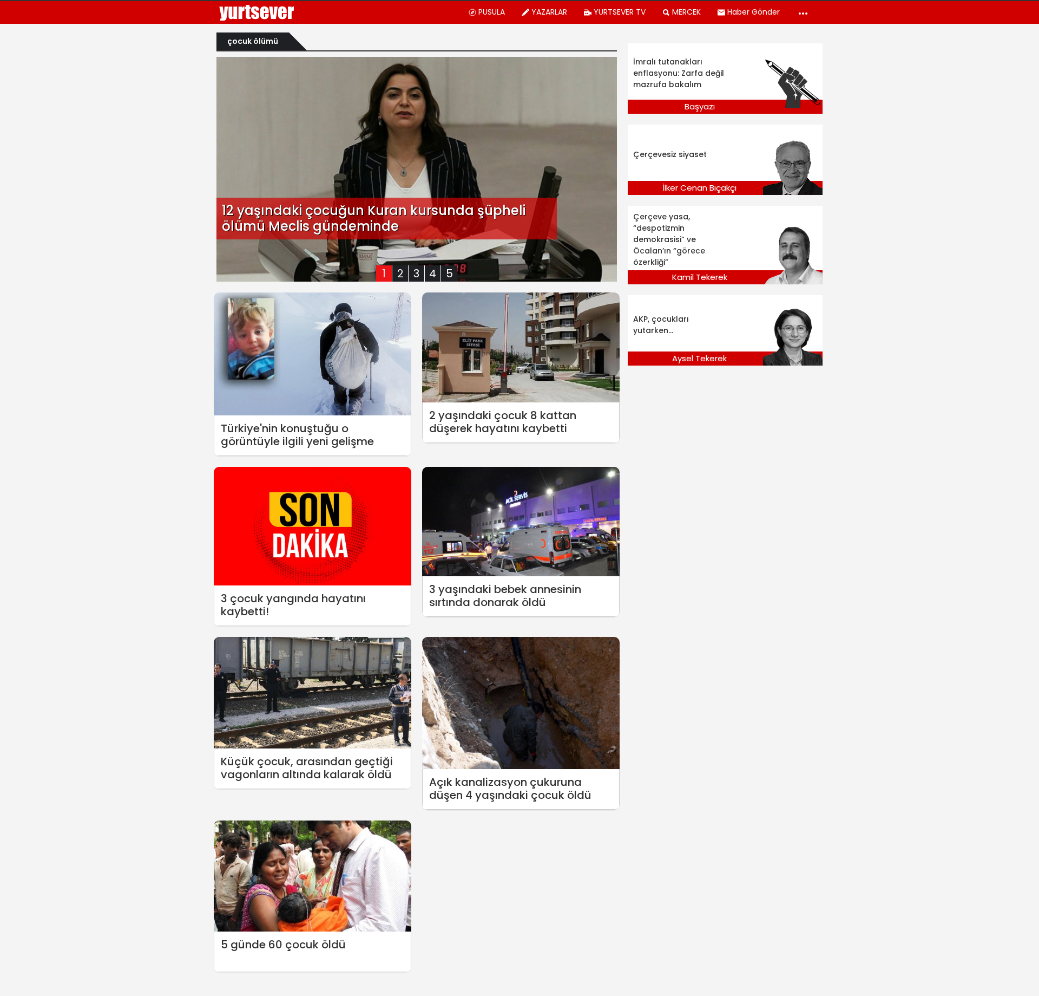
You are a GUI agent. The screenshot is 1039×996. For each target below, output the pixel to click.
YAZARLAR (549, 11)
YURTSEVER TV (620, 11)
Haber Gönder (753, 11)
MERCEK (686, 11)
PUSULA (491, 11)
